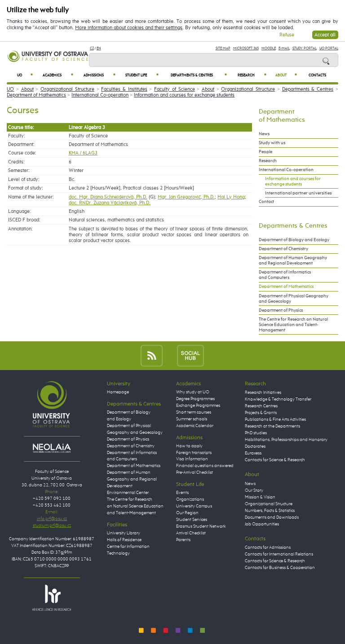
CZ (92, 48)
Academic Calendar (194, 425)
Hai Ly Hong (231, 196)
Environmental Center (128, 492)
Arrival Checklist (191, 533)
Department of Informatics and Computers (285, 275)
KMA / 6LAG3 (83, 152)
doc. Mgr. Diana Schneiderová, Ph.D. (108, 196)
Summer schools (191, 419)
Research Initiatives (263, 392)
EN (99, 48)
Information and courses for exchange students (184, 95)
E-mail (284, 48)
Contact (266, 201)
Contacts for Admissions (268, 547)
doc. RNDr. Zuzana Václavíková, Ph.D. (109, 202)
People (265, 152)
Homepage (118, 392)
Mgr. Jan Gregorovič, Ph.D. (186, 196)
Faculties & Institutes (124, 89)
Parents (183, 540)
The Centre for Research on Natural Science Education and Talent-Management (293, 324)
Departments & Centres (198, 75)
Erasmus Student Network (201, 526)
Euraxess (253, 453)
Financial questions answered (205, 465)
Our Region (187, 513)
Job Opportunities (262, 524)
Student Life (142, 75)
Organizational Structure (67, 89)
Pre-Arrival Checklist (194, 472)
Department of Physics (281, 310)
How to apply (189, 446)
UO (25, 75)
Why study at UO (192, 392)
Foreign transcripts (194, 452)
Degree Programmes (195, 399)
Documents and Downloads (272, 517)
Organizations (190, 499)
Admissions (99, 75)
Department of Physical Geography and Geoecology (293, 299)
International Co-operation (99, 95)
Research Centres (261, 406)
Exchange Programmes (198, 405)
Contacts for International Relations (279, 554)
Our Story (254, 490)
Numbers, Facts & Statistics (270, 510)
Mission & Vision (260, 497)
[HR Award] (51, 597)
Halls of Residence (124, 540)
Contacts (317, 75)
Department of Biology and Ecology (294, 240)
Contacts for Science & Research (275, 460)
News (264, 134)
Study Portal (304, 48)
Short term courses (193, 412)
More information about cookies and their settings (128, 28)
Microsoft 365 (246, 48)
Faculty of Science (174, 89)
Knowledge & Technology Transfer (278, 399)
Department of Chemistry (283, 249)
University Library (123, 533)
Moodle (268, 48)
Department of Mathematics (36, 95)
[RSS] (152, 355)
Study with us (272, 143)
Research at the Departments (272, 426)
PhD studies (256, 433)
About (286, 75)
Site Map (223, 48)
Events (182, 492)
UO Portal (328, 48)
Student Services (191, 519)
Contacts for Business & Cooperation (280, 567)
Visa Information (192, 459)
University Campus (194, 506)
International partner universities (298, 193)
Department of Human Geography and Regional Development (293, 260)
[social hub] (190, 355)
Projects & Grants (261, 412)
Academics (58, 75)
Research (252, 75)
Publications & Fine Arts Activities (275, 419)
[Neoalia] (51, 448)
